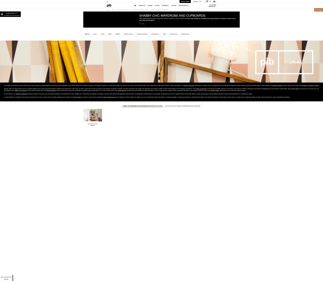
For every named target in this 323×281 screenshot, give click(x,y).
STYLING (195, 1)
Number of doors (128, 34)
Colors (173, 5)
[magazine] (135, 5)
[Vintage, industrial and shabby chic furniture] (110, 5)
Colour (95, 34)
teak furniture (77, 97)
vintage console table (201, 89)
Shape (110, 34)
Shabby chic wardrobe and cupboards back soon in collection (142, 106)
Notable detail (185, 34)
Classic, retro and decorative (123, 10)
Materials (165, 5)
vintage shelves (122, 90)
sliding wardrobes (51, 90)
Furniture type (173, 34)
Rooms (150, 5)
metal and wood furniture (109, 97)
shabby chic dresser (189, 85)
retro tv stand (294, 89)
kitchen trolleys (215, 90)
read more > (142, 23)
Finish (102, 34)
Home (108, 10)
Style (164, 34)
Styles (157, 5)
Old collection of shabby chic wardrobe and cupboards (182, 106)
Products (142, 5)
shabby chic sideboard (22, 94)
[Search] (107, 1)
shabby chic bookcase (21, 90)
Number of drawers (142, 34)
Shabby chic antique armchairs (310, 85)
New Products (183, 5)
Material (118, 34)
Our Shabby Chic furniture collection (140, 10)
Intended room (155, 34)
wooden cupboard (277, 85)
